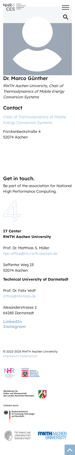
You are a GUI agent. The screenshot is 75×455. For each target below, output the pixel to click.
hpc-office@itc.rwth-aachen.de (30, 253)
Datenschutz (28, 356)
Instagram (14, 326)
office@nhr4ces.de (19, 296)
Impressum (11, 356)
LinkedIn (12, 321)
